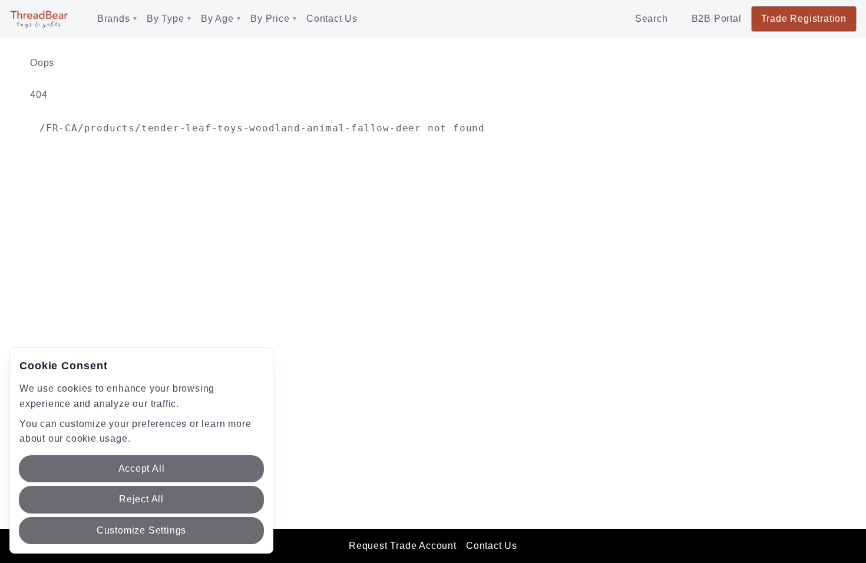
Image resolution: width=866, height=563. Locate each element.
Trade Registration (804, 19)
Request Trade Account (403, 546)
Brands (113, 19)
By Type (165, 19)
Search (651, 19)
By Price (269, 19)
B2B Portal (717, 19)
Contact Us (332, 19)
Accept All (141, 468)
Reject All (141, 499)
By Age (217, 19)
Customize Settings (141, 530)
